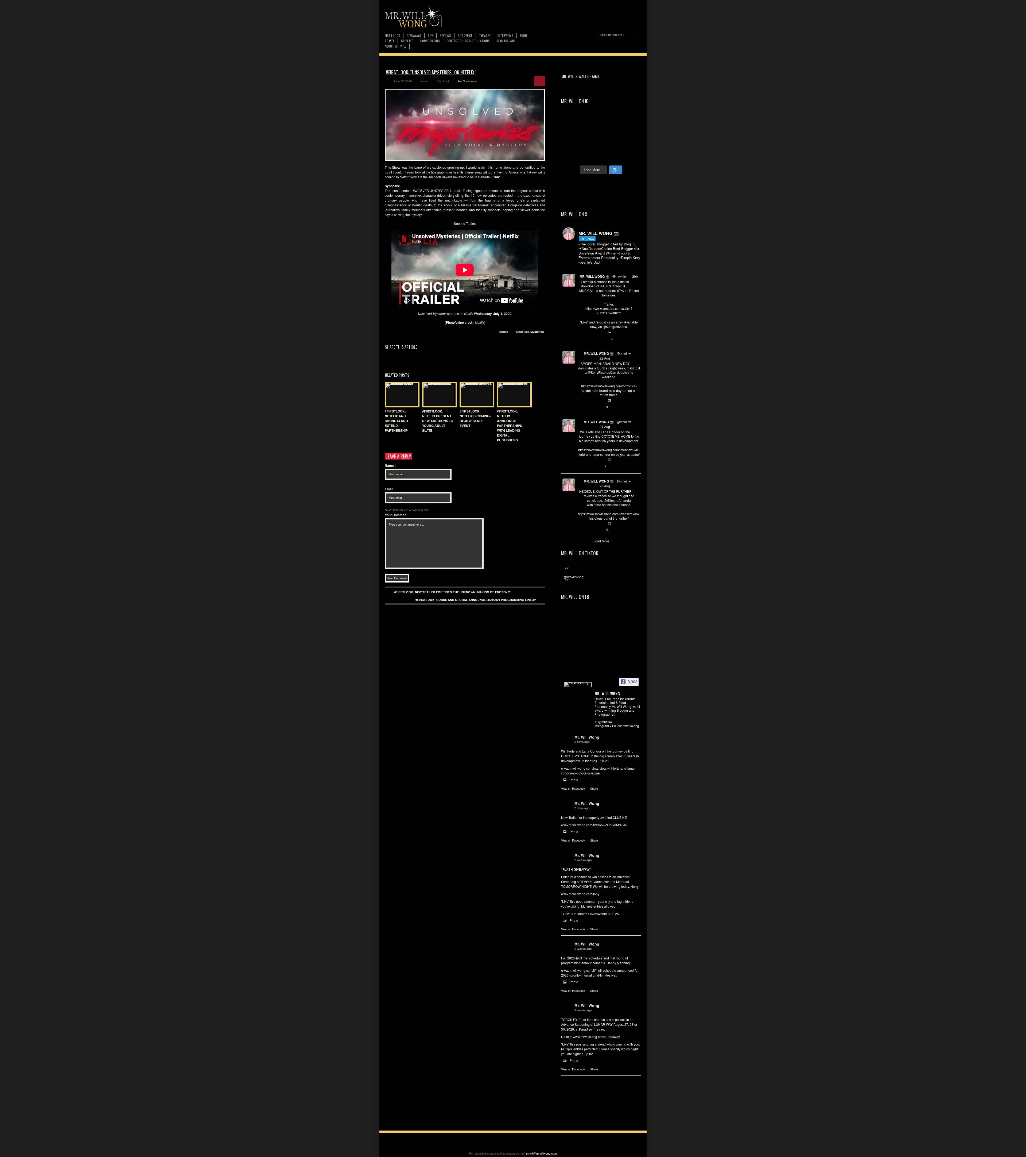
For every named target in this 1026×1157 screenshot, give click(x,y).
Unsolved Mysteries (530, 332)
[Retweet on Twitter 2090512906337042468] (589, 530)
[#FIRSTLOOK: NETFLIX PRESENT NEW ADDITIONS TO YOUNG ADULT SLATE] (438, 394)
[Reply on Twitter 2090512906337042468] (581, 530)
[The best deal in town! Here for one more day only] (630, 156)
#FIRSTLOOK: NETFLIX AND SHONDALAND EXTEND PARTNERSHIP (396, 421)
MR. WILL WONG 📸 (594, 276)
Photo (574, 779)
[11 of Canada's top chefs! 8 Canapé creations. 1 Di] (611, 156)
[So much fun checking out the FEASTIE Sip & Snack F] (591, 133)
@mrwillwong (574, 576)
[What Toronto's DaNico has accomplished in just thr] (571, 133)
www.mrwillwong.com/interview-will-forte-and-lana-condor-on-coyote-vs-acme (598, 770)
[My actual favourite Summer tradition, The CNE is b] (611, 133)
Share (594, 788)
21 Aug (605, 426)
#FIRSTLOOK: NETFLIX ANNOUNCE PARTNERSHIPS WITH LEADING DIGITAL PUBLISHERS (509, 425)
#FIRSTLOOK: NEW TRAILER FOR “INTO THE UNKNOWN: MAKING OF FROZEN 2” (452, 592)
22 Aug (605, 358)
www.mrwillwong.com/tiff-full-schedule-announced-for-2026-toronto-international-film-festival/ (600, 972)
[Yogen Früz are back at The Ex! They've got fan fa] (591, 121)
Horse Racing (430, 40)
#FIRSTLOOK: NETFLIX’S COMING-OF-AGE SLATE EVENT (475, 418)
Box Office (465, 35)
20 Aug (605, 486)
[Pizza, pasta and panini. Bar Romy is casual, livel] (571, 144)
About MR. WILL (395, 46)
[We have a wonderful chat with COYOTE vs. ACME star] (591, 144)
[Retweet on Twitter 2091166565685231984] (589, 407)
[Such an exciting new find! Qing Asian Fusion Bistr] (611, 144)
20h (635, 276)
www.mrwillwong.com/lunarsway (596, 1036)
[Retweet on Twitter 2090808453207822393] (589, 466)
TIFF (430, 35)
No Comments (467, 81)
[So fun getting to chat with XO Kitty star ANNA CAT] (630, 133)
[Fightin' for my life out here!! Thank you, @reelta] (630, 121)
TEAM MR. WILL (506, 40)
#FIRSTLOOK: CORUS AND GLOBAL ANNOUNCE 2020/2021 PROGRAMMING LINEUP (475, 600)
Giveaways (414, 35)
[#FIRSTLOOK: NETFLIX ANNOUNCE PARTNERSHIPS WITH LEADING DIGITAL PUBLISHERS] (513, 394)
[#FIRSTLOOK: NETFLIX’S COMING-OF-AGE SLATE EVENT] (476, 394)
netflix (503, 332)
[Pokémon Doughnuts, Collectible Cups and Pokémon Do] (571, 156)
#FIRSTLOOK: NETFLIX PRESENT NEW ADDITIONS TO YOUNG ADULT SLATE (437, 421)
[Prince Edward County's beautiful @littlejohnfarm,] (591, 156)
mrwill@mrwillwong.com (541, 1153)
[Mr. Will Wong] (578, 684)
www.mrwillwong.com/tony (580, 894)
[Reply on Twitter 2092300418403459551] (581, 339)
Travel (389, 40)
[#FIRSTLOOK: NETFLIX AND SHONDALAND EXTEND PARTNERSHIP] (401, 394)
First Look (392, 35)
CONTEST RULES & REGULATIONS (468, 40)
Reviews (445, 35)
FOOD (523, 35)
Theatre (485, 35)
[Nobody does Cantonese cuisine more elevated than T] (630, 144)
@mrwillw (619, 276)
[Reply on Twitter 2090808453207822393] (581, 466)
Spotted (407, 40)
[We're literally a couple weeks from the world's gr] (611, 121)
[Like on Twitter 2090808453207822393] (598, 466)
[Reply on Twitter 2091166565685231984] (581, 407)
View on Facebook (573, 788)
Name (390, 465)
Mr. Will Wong (586, 737)
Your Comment (397, 514)
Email (390, 489)
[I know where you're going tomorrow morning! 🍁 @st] (571, 121)
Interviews (505, 35)
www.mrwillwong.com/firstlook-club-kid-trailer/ (594, 825)
